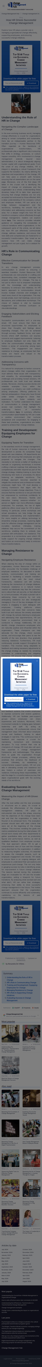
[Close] (37, 661)
